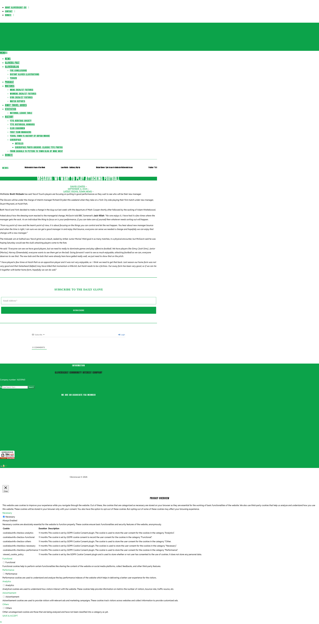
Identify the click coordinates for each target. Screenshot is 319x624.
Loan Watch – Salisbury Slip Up (70, 167)
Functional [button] (7, 558)
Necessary (10, 516)
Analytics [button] (6, 581)
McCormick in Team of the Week (35, 167)
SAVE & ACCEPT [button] (10, 615)
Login (122, 335)
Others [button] (5, 604)
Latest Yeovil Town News (77, 191)
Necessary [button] (7, 513)
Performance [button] (8, 570)
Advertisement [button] (9, 592)
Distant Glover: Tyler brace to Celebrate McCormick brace (114, 167)
